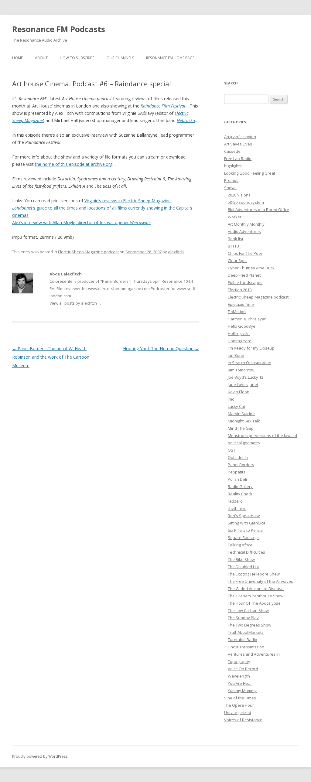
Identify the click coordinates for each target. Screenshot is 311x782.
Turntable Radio (242, 639)
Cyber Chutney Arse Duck (251, 268)
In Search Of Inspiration (249, 362)
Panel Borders (241, 464)
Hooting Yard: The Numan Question (161, 348)
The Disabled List (243, 566)
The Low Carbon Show (248, 610)
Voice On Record (243, 668)
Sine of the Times (240, 698)
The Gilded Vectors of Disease (256, 588)
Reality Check (240, 494)
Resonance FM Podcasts (58, 29)
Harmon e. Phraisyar (247, 319)
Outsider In (238, 457)
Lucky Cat (236, 406)
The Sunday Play (243, 617)
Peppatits (236, 472)
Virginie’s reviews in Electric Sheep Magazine (127, 200)
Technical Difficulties (246, 552)
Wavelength (239, 676)
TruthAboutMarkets (246, 632)
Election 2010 (239, 289)
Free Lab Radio (237, 158)
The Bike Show (241, 559)
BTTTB (233, 246)
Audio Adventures (244, 231)
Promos (231, 180)
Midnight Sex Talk (244, 421)
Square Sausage (243, 537)
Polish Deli (237, 479)
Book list (235, 238)
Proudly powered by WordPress (39, 756)
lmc (231, 399)
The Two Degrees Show (249, 625)
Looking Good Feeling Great (249, 173)
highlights (233, 166)
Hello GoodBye (241, 326)
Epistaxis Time (241, 304)
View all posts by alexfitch (76, 303)
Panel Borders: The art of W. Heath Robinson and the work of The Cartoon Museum (50, 357)
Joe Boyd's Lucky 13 (245, 377)
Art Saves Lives (238, 144)
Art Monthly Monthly (246, 224)
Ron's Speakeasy (244, 515)
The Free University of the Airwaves (260, 581)
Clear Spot (237, 260)
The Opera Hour (239, 705)
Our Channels (120, 57)
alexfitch (176, 251)
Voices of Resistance (243, 719)
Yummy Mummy (242, 690)
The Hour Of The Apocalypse (254, 603)
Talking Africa (240, 545)
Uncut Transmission (246, 647)
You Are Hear (240, 683)
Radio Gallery (240, 486)
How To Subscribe (77, 57)
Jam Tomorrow (241, 370)
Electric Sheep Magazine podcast (88, 251)
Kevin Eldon (238, 391)
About (41, 57)
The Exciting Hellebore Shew (254, 574)
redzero (235, 501)
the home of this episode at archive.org (73, 164)
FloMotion (237, 311)
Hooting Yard (239, 340)
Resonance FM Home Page (170, 57)
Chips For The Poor (245, 253)
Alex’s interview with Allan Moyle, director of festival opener (81, 222)
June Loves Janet (243, 384)
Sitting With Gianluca (246, 523)
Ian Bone (236, 355)
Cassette (232, 151)
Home (17, 57)
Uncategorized (237, 712)
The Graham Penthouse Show (255, 596)
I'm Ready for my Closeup (251, 348)
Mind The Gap (241, 428)
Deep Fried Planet (244, 275)
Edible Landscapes (245, 282)
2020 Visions (239, 195)
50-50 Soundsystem (246, 202)
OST (231, 450)
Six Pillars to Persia (245, 530)
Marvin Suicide (241, 413)
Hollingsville (239, 333)
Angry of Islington (240, 136)
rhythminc (237, 508)
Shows (230, 187)
